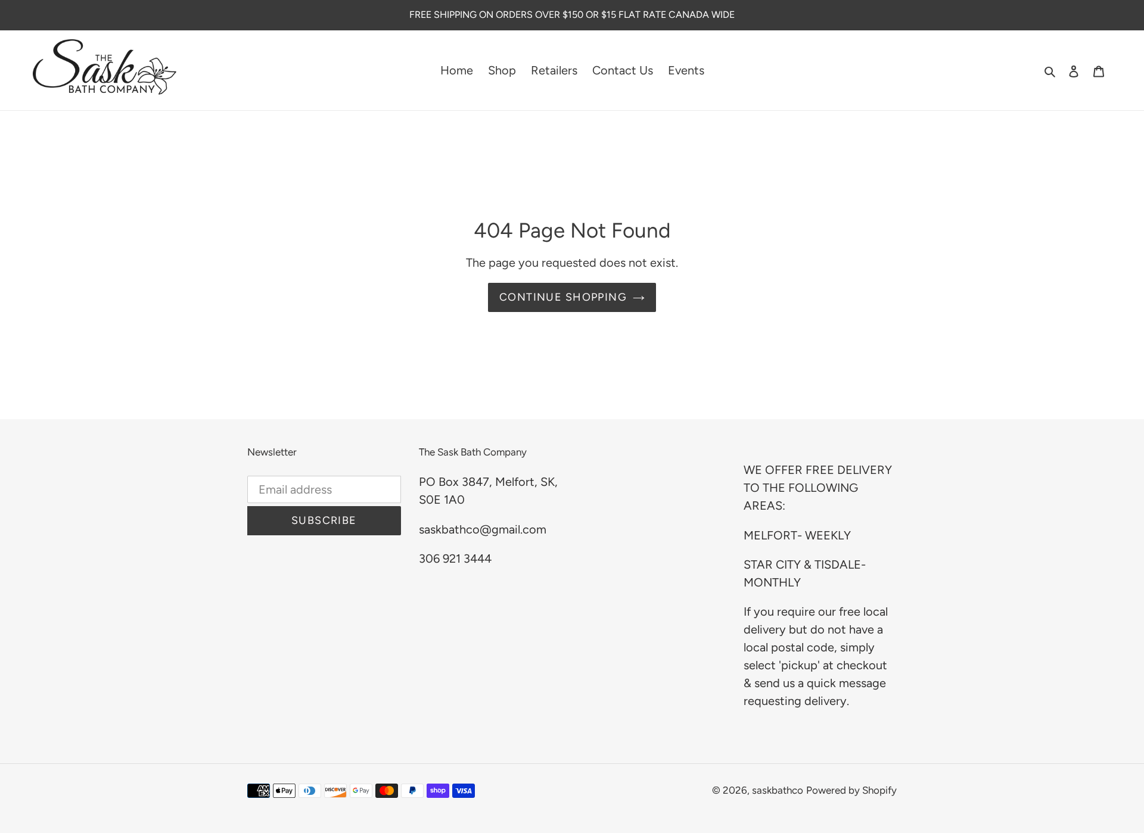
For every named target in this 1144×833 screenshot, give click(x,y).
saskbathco (777, 790)
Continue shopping (563, 297)
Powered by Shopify (851, 790)
